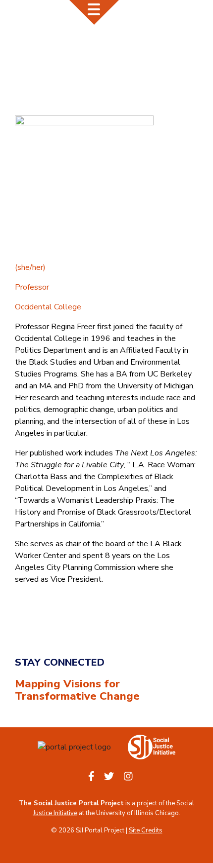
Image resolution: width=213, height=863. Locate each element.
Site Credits (145, 830)
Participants (123, 39)
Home (77, 39)
